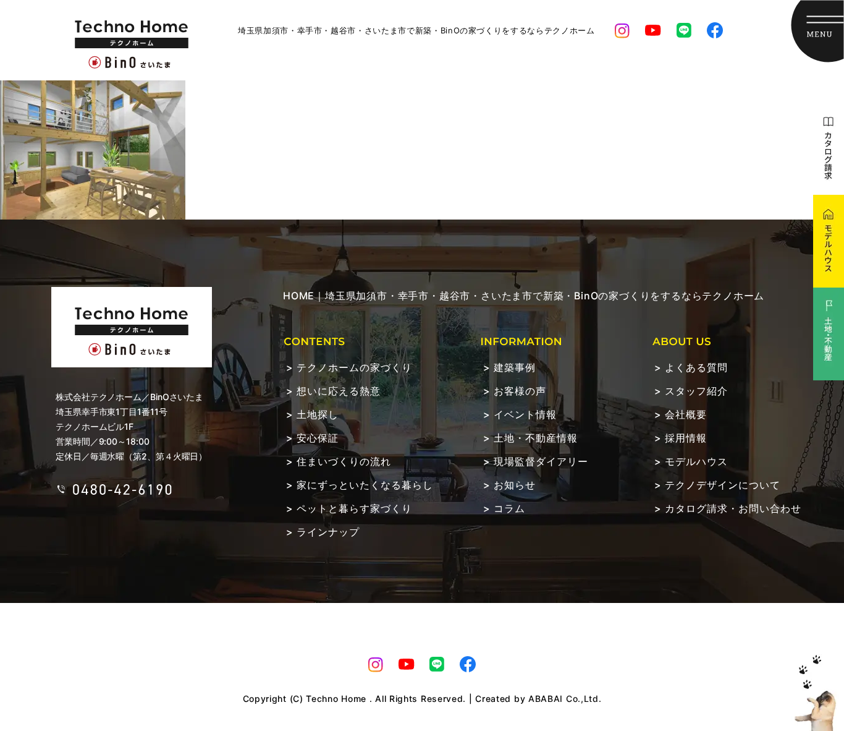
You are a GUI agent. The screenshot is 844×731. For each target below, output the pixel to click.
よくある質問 (696, 367)
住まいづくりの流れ (344, 461)
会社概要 (686, 414)
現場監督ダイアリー (541, 461)
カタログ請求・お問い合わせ (733, 508)
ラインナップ (328, 532)
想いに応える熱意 (339, 391)
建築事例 (515, 367)
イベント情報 (525, 414)
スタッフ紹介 (696, 391)
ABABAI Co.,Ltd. (565, 698)
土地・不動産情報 (536, 438)
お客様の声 (520, 391)
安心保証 (318, 438)
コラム (509, 508)
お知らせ (515, 485)
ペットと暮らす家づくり (354, 508)
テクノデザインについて (722, 485)
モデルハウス (696, 461)
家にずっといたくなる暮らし (365, 485)
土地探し (318, 414)
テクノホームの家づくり (354, 367)
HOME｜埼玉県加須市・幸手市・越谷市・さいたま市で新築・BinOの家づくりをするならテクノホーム (523, 295)
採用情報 (686, 438)
